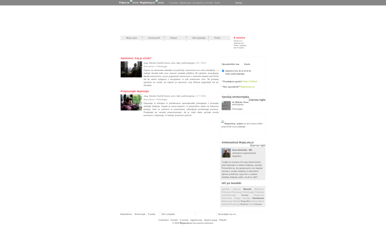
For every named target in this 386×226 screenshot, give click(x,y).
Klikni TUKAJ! (250, 81)
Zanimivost (258, 198)
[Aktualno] (260, 30)
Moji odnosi (149, 66)
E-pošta (151, 214)
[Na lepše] (194, 30)
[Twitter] (223, 2)
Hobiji (225, 204)
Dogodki (245, 201)
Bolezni (244, 204)
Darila (217, 3)
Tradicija (259, 192)
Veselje (247, 195)
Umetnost (259, 195)
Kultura (254, 201)
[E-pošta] (191, 214)
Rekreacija (227, 201)
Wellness (259, 189)
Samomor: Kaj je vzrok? (136, 58)
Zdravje (258, 204)
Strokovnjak (140, 214)
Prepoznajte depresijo (135, 91)
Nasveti (249, 189)
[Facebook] (227, 2)
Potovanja (237, 192)
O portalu (173, 3)
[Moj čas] (233, 30)
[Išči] (264, 2)
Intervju (247, 198)
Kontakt (174, 220)
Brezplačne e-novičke (203, 3)
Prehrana (227, 192)
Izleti (251, 204)
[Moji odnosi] (156, 30)
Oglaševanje (185, 3)
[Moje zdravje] (144, 30)
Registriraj (230, 123)
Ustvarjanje (234, 204)
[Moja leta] (149, 17)
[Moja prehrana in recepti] (214, 30)
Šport (261, 201)
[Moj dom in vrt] (169, 30)
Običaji (237, 201)
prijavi (240, 123)
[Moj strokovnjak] (128, 30)
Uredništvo (163, 220)
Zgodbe (227, 189)
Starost (238, 189)
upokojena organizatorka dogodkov (244, 153)
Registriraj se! (247, 87)
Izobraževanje (231, 195)
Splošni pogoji (210, 220)
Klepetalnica (126, 214)
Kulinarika (228, 198)
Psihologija (162, 66)
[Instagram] (231, 2)
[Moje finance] (246, 30)
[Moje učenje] (182, 30)
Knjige (238, 198)
